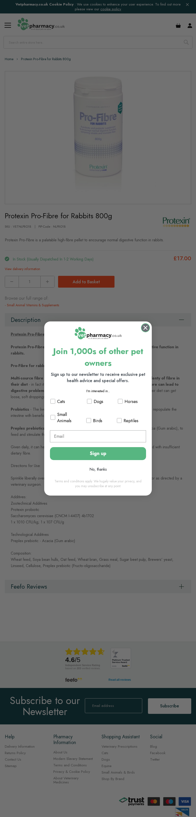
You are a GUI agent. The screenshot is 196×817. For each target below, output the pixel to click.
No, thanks (98, 469)
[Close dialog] (145, 327)
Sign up (98, 453)
